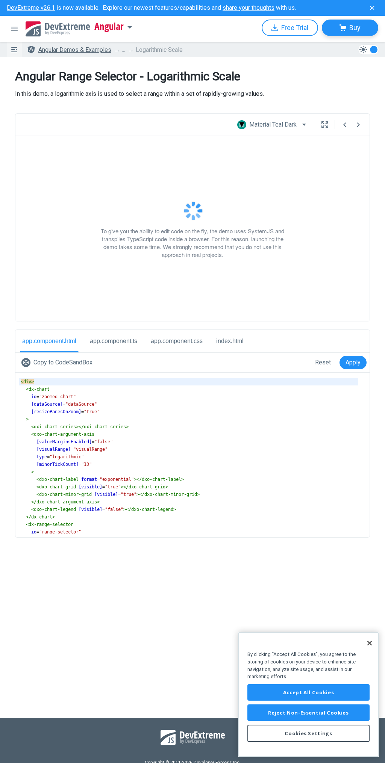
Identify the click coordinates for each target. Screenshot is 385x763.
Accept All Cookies (308, 692)
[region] (308, 694)
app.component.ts (113, 348)
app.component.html (49, 348)
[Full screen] (325, 124)
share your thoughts (248, 7)
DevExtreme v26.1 (31, 7)
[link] (58, 370)
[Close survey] (372, 8)
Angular (109, 26)
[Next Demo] (358, 124)
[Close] (369, 643)
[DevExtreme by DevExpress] (58, 28)
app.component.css (177, 348)
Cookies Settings (308, 733)
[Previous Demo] (345, 124)
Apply (353, 369)
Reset (323, 369)
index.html (230, 348)
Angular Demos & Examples (74, 49)
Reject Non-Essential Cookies (308, 712)
